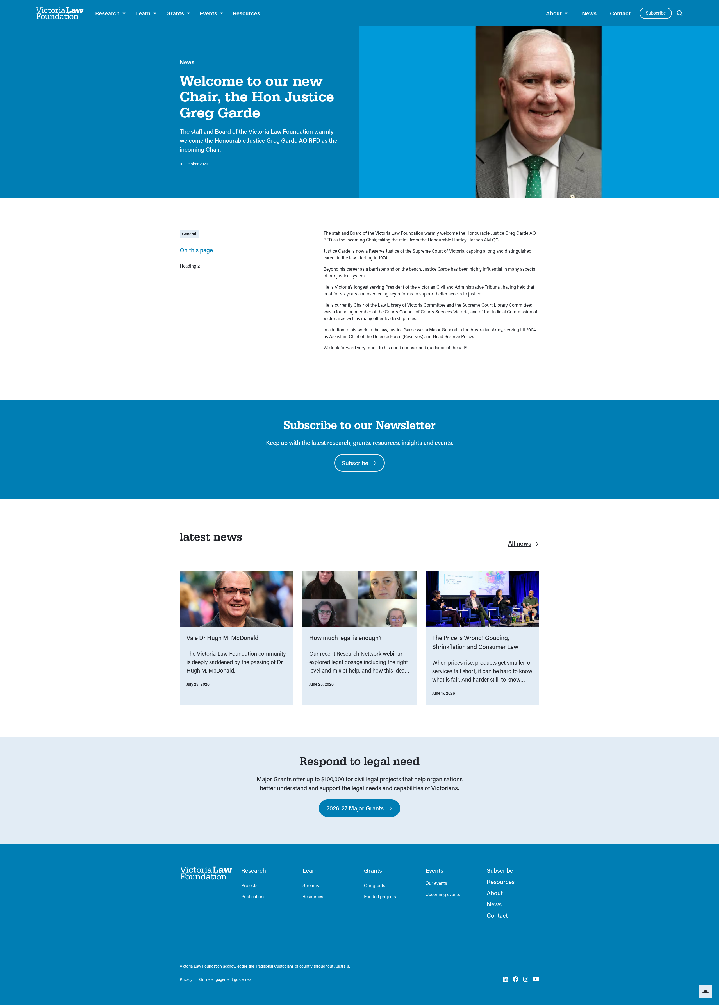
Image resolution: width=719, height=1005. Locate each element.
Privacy (186, 979)
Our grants (374, 885)
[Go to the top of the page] (705, 991)
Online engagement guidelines (225, 979)
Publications (253, 896)
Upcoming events (443, 894)
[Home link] (206, 872)
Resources (246, 13)
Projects (249, 885)
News (589, 13)
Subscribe (656, 13)
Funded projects (380, 896)
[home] (60, 13)
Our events (436, 883)
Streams (310, 885)
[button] (111, 13)
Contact (620, 13)
